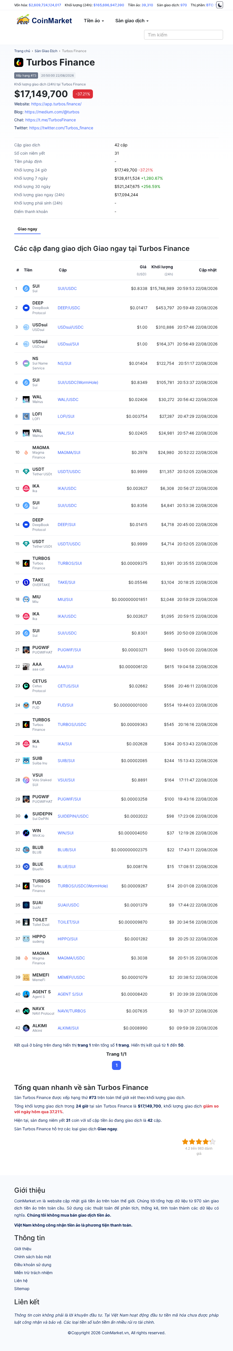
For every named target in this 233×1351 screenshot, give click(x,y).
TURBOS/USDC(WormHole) (83, 885)
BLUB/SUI (67, 849)
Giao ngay (27, 228)
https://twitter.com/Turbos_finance (61, 127)
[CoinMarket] (44, 20)
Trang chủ (22, 51)
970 (183, 5)
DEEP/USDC (69, 307)
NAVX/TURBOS (72, 1010)
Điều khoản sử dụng (32, 1264)
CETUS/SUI (68, 685)
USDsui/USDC (71, 327)
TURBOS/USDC (72, 724)
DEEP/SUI (67, 524)
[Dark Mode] (219, 4)
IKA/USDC (67, 488)
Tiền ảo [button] (92, 20)
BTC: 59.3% (215, 5)
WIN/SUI (66, 832)
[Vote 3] (198, 1141)
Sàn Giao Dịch (46, 51)
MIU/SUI (65, 599)
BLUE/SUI (67, 866)
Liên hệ (21, 1280)
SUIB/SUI (66, 760)
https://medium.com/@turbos (52, 111)
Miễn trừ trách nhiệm (33, 1272)
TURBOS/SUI (70, 563)
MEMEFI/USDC (71, 977)
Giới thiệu (22, 1248)
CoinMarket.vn (115, 1332)
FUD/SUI (65, 705)
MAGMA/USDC (71, 957)
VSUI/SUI (66, 779)
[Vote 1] (185, 1141)
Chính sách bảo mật (32, 1256)
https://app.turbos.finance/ (56, 103)
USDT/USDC (69, 471)
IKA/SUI (65, 743)
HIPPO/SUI (68, 938)
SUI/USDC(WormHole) (78, 382)
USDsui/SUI (68, 343)
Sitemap (22, 1288)
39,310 (147, 5)
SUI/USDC (67, 288)
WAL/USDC (68, 399)
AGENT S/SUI (70, 994)
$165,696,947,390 (108, 5)
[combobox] (183, 35)
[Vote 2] (192, 1141)
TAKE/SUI (66, 582)
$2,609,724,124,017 (45, 5)
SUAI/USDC (68, 904)
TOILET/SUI (68, 922)
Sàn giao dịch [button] (130, 20)
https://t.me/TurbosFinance (50, 119)
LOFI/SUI (66, 416)
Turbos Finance (74, 51)
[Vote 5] (212, 1141)
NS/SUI (64, 363)
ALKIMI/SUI (68, 1027)
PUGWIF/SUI (69, 649)
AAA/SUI (65, 666)
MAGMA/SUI (69, 452)
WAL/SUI (66, 433)
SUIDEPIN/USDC (73, 816)
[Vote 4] (205, 1141)
